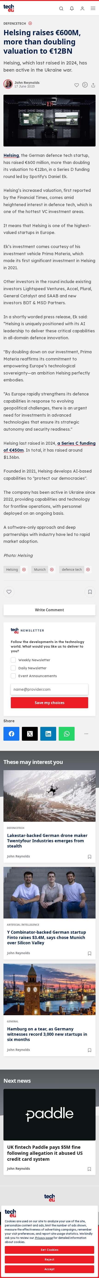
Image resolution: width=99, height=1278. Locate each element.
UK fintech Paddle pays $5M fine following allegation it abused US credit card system (45, 1153)
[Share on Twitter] (31, 734)
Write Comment (49, 609)
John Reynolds (18, 856)
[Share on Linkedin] (49, 734)
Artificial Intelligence (23, 924)
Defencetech (14, 23)
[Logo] (11, 8)
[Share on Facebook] (12, 734)
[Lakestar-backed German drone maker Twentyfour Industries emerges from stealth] (49, 796)
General (12, 1021)
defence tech (72, 569)
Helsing (11, 155)
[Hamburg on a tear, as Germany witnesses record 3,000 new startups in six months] (49, 989)
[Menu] (93, 9)
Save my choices (49, 702)
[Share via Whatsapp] (68, 734)
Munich (40, 569)
